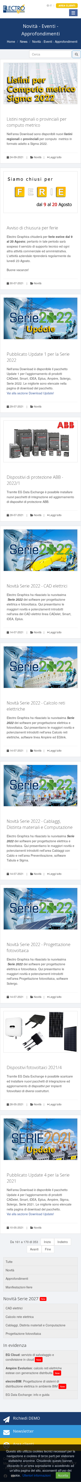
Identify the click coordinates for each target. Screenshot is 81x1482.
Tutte (9, 1261)
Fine (48, 1249)
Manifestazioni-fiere (19, 1287)
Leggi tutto (55, 157)
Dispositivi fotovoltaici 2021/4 (34, 1067)
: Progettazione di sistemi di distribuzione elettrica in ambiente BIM (35, 1383)
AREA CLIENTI (67, 5)
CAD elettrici (14, 1308)
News (23, 41)
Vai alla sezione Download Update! (30, 393)
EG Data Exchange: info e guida (27, 1394)
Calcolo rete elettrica (20, 1317)
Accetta (63, 1475)
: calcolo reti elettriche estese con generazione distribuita (34, 1370)
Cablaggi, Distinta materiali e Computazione (35, 1325)
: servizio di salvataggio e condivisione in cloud (30, 1357)
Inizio (47, 1242)
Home (11, 41)
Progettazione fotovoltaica (23, 1333)
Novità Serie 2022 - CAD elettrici (37, 586)
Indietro (62, 1242)
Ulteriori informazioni (36, 1475)
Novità (37, 157)
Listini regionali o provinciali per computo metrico (37, 122)
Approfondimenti (17, 1278)
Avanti (34, 1249)
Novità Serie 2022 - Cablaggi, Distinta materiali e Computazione (40, 824)
